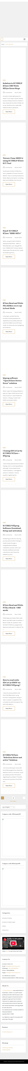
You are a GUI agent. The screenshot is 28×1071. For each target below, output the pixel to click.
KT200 (4, 80)
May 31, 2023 (17, 92)
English (7, 807)
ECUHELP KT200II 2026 (8, 922)
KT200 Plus (5, 930)
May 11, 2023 (17, 614)
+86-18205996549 (13, 968)
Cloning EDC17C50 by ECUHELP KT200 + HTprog (12, 453)
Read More (9, 111)
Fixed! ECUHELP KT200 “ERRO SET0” (12, 232)
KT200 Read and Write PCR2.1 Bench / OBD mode (13, 608)
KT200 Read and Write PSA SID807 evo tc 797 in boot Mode (13, 306)
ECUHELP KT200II (7, 918)
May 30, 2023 (18, 167)
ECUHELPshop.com (7, 990)
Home (2, 44)
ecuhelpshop (8, 92)
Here (7, 951)
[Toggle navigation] (24, 39)
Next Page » (13, 801)
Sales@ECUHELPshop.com (13, 966)
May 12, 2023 (17, 535)
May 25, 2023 (18, 312)
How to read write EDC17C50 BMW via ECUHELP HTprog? (11, 683)
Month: (9, 44)
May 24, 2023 (18, 387)
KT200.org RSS (6, 1049)
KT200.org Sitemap (7, 1047)
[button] (2, 39)
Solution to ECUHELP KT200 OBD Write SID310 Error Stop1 (12, 86)
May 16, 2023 (17, 460)
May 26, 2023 (18, 237)
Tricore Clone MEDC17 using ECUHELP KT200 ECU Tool (13, 161)
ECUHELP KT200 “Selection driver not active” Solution (12, 758)
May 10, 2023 (17, 689)
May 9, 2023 (17, 764)
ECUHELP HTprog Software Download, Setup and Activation (12, 528)
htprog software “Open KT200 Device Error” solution (12, 381)
